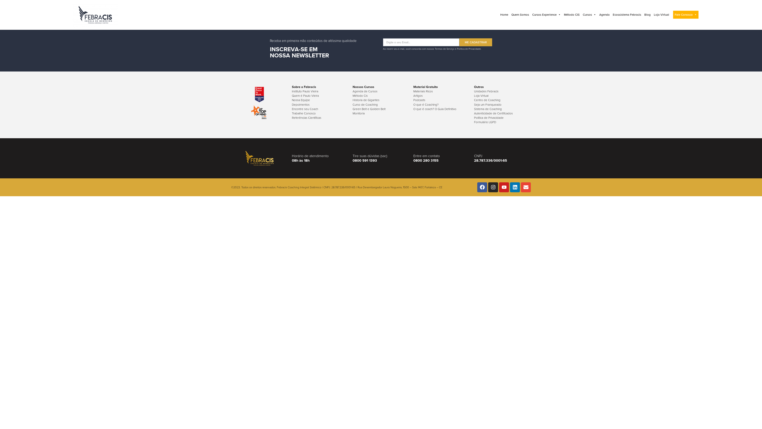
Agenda (604, 15)
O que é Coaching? (426, 104)
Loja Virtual (661, 15)
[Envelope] (526, 187)
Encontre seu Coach (305, 109)
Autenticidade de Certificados (493, 113)
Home (504, 15)
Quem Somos (520, 15)
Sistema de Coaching (488, 109)
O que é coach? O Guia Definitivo (434, 109)
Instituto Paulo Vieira (305, 91)
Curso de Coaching (365, 104)
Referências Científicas (306, 118)
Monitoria (359, 113)
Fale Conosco (684, 15)
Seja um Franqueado (487, 104)
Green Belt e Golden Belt (369, 109)
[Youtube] (504, 187)
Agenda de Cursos (365, 91)
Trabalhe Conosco (304, 113)
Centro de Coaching (487, 100)
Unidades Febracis (486, 91)
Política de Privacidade (489, 118)
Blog (647, 15)
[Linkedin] (515, 187)
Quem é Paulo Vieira (305, 96)
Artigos (418, 96)
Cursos (587, 15)
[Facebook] (482, 187)
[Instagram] (493, 187)
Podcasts (419, 100)
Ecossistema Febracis (627, 15)
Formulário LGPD (485, 122)
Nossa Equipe (301, 100)
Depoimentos (301, 104)
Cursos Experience (544, 15)
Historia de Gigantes (366, 100)
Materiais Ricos (423, 91)
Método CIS (572, 15)
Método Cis (360, 96)
